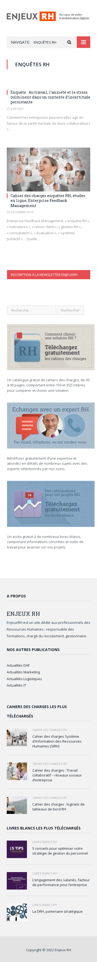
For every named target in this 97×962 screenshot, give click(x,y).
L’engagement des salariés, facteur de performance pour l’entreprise (61, 882)
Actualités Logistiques (24, 678)
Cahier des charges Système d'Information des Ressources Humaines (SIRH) (57, 741)
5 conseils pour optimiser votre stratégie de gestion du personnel (60, 851)
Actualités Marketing (23, 672)
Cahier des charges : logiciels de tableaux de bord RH (58, 806)
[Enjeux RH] (48, 15)
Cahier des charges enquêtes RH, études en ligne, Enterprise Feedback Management (48, 200)
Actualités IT (16, 685)
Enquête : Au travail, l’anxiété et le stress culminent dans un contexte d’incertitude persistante (50, 97)
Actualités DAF (18, 665)
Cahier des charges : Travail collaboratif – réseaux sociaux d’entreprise (57, 775)
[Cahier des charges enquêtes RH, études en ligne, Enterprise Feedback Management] (48, 169)
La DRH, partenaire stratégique (57, 911)
